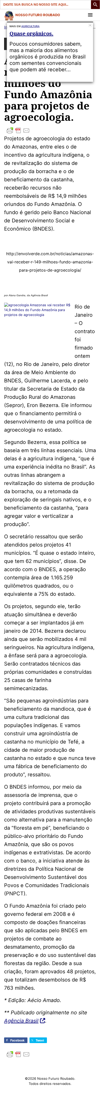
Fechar (90, 25)
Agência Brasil (21, 1021)
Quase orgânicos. (31, 33)
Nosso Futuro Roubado (37, 15)
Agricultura (30, 26)
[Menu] (90, 15)
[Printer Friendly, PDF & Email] (50, 130)
